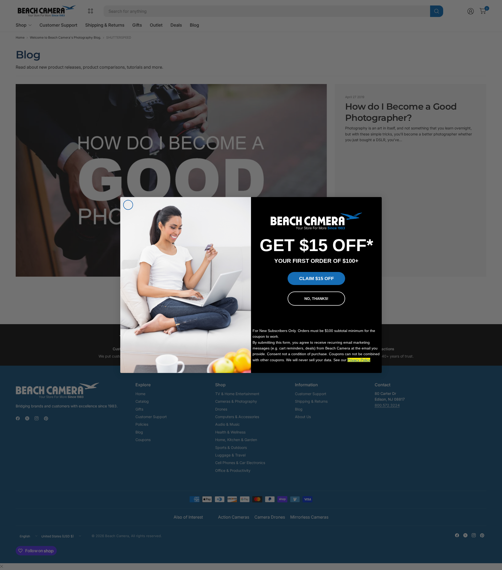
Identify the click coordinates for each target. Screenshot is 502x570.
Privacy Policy (358, 360)
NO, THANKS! (316, 298)
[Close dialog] (128, 205)
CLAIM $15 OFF (316, 278)
